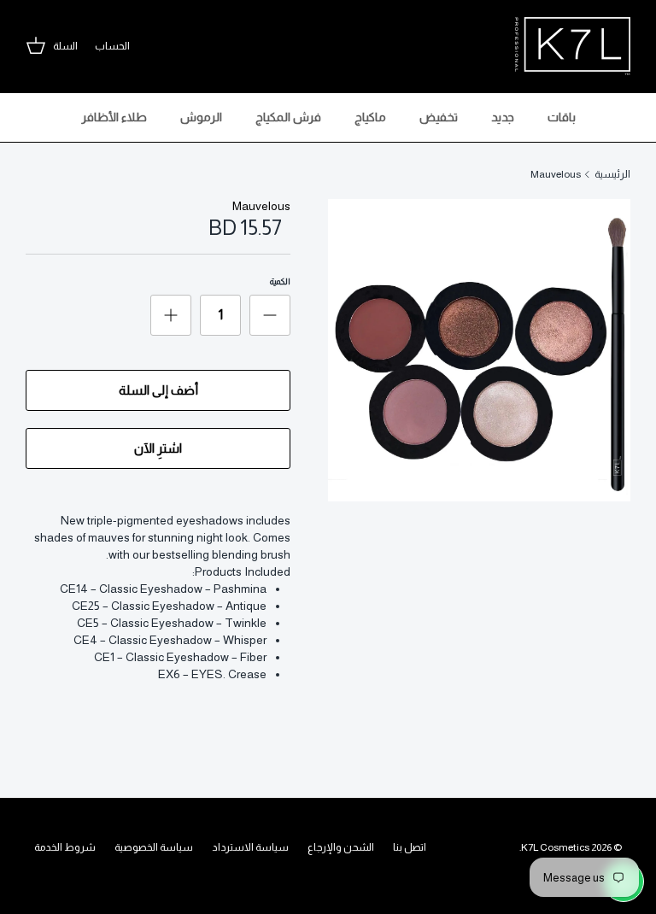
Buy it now (158, 448)
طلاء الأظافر (114, 117)
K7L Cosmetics (555, 847)
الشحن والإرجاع (341, 847)
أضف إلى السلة (158, 390)
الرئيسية (612, 174)
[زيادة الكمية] (170, 315)
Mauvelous (555, 174)
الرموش (201, 117)
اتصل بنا (409, 847)
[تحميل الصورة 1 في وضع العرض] (479, 350)
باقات (562, 117)
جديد (502, 117)
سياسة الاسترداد (250, 847)
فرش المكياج (288, 117)
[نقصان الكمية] (269, 315)
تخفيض (438, 117)
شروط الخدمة (65, 847)
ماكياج (370, 117)
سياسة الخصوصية (153, 847)
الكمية (280, 281)
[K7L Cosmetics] (572, 46)
